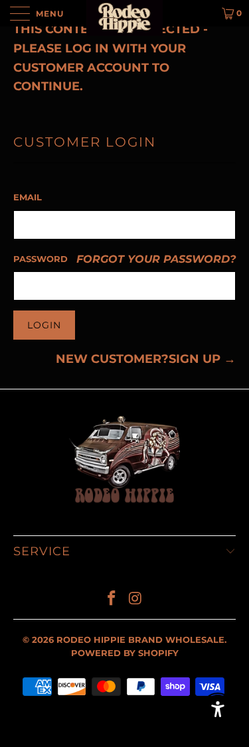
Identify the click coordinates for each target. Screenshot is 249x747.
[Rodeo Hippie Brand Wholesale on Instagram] (136, 599)
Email (27, 197)
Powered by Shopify (125, 652)
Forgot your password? (156, 258)
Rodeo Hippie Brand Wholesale (140, 639)
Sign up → (202, 359)
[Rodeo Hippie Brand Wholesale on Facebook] (112, 599)
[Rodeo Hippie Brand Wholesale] (124, 13)
